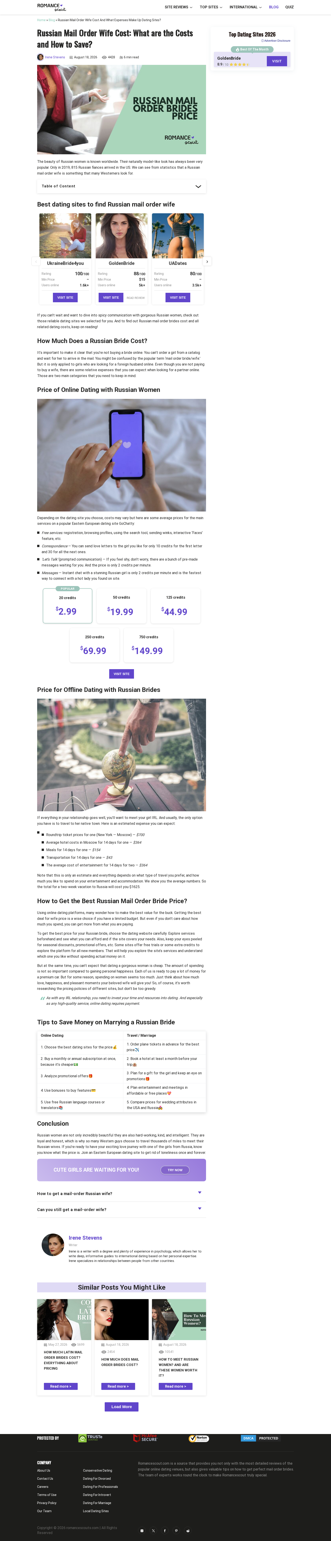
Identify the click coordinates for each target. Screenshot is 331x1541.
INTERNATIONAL (244, 7)
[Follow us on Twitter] (153, 1530)
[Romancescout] (51, 7)
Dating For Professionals (100, 1487)
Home (41, 20)
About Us (43, 1470)
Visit (277, 61)
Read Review (136, 298)
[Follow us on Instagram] (142, 1530)
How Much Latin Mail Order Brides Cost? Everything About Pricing (63, 1360)
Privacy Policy (47, 1503)
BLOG (274, 7)
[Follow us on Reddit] (188, 1530)
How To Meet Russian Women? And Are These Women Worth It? (178, 1367)
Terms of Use (47, 1495)
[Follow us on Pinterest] (176, 1530)
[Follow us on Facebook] (165, 1530)
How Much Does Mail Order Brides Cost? (120, 1362)
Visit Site (65, 297)
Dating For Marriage (97, 1503)
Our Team (44, 1511)
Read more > (60, 1386)
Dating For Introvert (97, 1495)
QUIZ (289, 7)
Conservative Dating (97, 1470)
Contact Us (45, 1478)
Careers (42, 1487)
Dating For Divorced (97, 1478)
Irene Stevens (55, 57)
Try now (175, 1170)
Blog (52, 20)
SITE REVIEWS (176, 7)
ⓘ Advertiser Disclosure (275, 40)
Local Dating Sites (96, 1511)
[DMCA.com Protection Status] (261, 1438)
